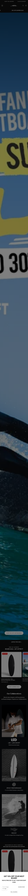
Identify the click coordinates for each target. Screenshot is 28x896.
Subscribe (21, 887)
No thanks (14, 891)
